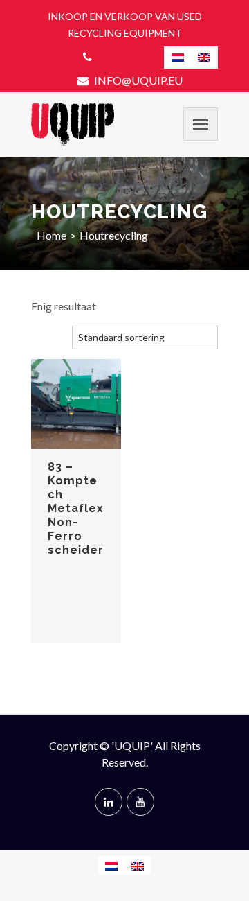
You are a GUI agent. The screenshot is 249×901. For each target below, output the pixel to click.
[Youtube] (140, 802)
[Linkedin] (108, 802)
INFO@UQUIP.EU (137, 80)
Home (51, 235)
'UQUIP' (132, 745)
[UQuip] (72, 124)
